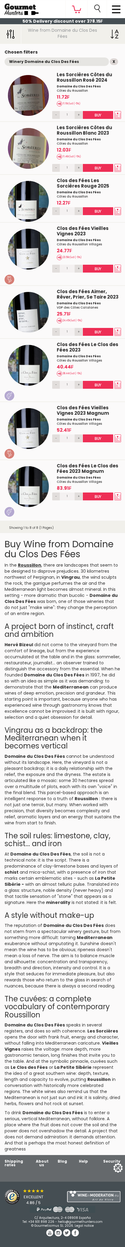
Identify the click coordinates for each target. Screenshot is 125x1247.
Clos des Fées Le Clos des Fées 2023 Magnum (87, 468)
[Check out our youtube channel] (50, 1235)
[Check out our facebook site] (75, 1235)
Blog (62, 1161)
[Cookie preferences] (110, 1167)
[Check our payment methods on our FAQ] (62, 1209)
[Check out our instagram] (59, 1235)
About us (42, 1163)
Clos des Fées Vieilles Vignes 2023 (83, 231)
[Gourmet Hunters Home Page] (19, 7)
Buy (98, 115)
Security (111, 1161)
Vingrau (70, 577)
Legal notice (84, 1225)
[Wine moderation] (93, 1196)
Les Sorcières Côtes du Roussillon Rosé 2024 (84, 77)
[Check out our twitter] (67, 1235)
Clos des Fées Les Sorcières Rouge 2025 (83, 183)
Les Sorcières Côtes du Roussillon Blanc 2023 (84, 130)
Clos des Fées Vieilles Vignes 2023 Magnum (83, 410)
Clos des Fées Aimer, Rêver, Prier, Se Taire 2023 (88, 294)
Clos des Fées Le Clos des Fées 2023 (87, 347)
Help (83, 1161)
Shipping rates (14, 1163)
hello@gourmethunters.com (80, 1221)
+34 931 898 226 (41, 1221)
